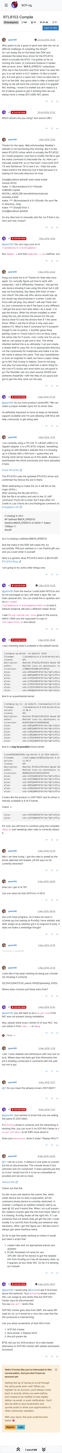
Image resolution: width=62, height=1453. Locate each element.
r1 (9, 112)
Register (10, 1427)
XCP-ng (26, 5)
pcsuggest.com (10, 507)
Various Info (8, 1182)
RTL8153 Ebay (10, 561)
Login (20, 1427)
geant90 (12, 40)
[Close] (56, 1369)
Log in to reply (50, 28)
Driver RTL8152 (10, 470)
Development (12, 22)
